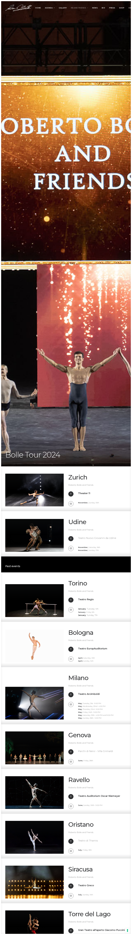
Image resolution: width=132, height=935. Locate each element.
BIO (103, 8)
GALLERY (63, 8)
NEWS (95, 8)
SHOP (121, 8)
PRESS (112, 8)
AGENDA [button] (49, 8)
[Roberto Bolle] (18, 8)
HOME (38, 8)
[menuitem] (38, 8)
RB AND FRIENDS (78, 8)
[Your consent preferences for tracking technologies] (127, 930)
